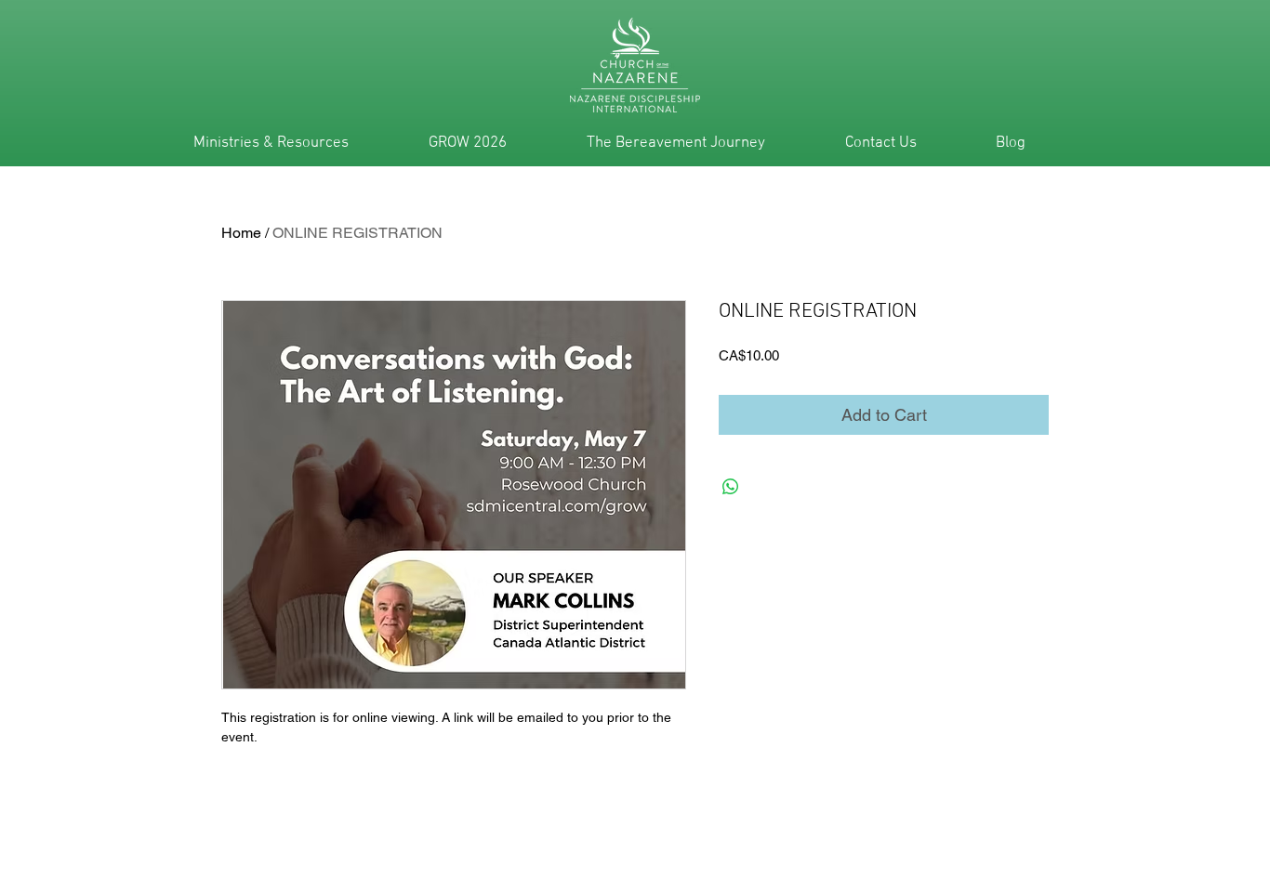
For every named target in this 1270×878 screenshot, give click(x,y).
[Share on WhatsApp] (731, 487)
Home (241, 233)
